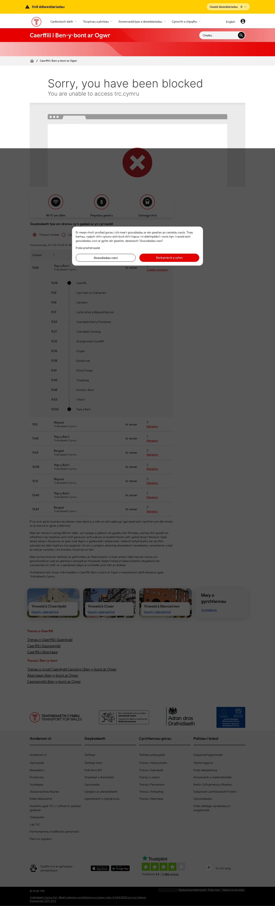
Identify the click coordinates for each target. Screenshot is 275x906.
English (230, 21)
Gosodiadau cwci (106, 257)
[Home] (32, 61)
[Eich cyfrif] (243, 21)
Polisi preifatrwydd (88, 248)
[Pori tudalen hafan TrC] (37, 22)
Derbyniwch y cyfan (169, 257)
